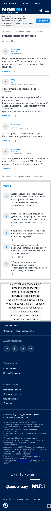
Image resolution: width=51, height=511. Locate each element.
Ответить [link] (6, 71)
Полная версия (10, 325)
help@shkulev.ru (23, 461)
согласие (24, 23)
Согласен (42, 20)
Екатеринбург (10, 368)
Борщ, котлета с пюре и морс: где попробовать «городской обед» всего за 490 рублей (28, 233)
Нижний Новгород (12, 373)
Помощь (7, 403)
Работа (25, 3)
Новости (36, 3)
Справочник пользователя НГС (18, 331)
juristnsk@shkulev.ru (35, 458)
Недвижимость (9, 3)
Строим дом (38, 31)
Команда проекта (12, 394)
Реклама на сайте (12, 389)
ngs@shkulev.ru (37, 454)
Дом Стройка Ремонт (22, 31)
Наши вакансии (10, 399)
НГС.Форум (6, 31)
